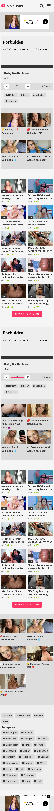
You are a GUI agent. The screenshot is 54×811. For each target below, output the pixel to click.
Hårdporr (12, 95)
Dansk (44, 738)
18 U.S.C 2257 (12, 796)
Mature (29, 763)
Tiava (5, 721)
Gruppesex (42, 751)
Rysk (21, 769)
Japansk (45, 757)
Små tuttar (36, 769)
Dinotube (7, 715)
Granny (26, 751)
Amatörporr (11, 732)
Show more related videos (27, 314)
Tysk (39, 781)
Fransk (41, 745)
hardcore (12, 101)
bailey (26, 95)
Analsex (28, 732)
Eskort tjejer (12, 745)
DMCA (27, 796)
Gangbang (11, 751)
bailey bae (40, 95)
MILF (42, 763)
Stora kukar (11, 775)
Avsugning (29, 738)
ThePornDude (23, 715)
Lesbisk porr (12, 763)
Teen (27, 781)
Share (47, 86)
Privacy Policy (41, 796)
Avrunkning (11, 738)
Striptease (29, 775)
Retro (9, 769)
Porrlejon (38, 715)
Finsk (27, 745)
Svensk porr (11, 781)
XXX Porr (14, 5)
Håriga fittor (27, 757)
